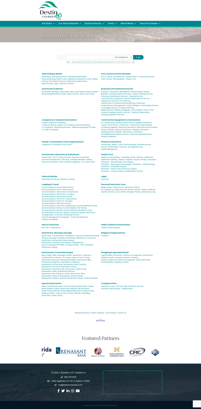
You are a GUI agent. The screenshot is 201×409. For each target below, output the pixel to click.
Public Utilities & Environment (115, 224)
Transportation (109, 283)
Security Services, (123, 112)
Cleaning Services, (136, 96)
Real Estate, (71, 238)
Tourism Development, (79, 217)
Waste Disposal (114, 228)
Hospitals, (129, 159)
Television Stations (66, 83)
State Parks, (46, 295)
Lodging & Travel (50, 184)
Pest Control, (149, 110)
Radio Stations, (48, 83)
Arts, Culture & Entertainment (116, 73)
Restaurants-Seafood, (50, 276)
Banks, (114, 144)
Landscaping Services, (150, 105)
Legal (104, 176)
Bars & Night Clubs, (49, 255)
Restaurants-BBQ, (84, 260)
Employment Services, (109, 101)
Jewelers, (134, 257)
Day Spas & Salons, (132, 187)
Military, (90, 159)
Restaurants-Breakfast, (51, 262)
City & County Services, (62, 157)
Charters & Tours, (108, 286)
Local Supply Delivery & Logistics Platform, (117, 108)
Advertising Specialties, (78, 77)
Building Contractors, (144, 123)
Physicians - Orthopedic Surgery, (114, 166)
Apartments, (47, 236)
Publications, (71, 81)
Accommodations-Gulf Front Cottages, (57, 201)
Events (111, 23)
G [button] (86, 62)
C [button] (77, 62)
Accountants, (106, 144)
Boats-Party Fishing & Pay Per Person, (75, 289)
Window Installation (108, 136)
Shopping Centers (121, 262)
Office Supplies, (137, 110)
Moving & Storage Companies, (54, 238)
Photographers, (119, 79)
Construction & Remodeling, (141, 125)
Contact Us (121, 313)
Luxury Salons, (120, 192)
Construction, (124, 125)
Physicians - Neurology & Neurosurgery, (116, 164)
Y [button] (127, 62)
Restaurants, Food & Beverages (57, 252)
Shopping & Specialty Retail (115, 252)
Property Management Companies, (56, 217)
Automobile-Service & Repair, (86, 92)
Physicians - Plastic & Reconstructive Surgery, (119, 169)
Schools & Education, (50, 162)
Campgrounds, (47, 215)
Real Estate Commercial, (86, 238)
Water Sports (57, 295)
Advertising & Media (52, 73)
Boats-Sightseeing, (68, 291)
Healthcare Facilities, (109, 159)
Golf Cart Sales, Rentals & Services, (130, 286)
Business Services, (125, 94)
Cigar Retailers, (107, 255)
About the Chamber (149, 23)
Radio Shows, (82, 81)
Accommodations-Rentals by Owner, (77, 210)
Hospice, (121, 159)
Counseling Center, (128, 157)
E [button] (81, 62)
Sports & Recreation (52, 283)
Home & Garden (49, 176)
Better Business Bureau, (140, 92)
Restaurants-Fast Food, (51, 267)
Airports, (67, 212)
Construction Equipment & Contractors (120, 120)
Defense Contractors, (80, 157)
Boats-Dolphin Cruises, (51, 289)
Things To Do (131, 79)
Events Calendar (97, 313)
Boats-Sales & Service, (70, 94)
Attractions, (90, 212)
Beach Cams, (62, 79)
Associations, (47, 157)
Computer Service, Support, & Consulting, (58, 125)
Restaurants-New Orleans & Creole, (56, 274)
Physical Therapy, (140, 159)
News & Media (127, 23)
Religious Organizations (113, 233)
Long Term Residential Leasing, (87, 236)
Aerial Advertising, (49, 79)
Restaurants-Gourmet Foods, (53, 269)
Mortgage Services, (135, 147)
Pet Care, (45, 228)
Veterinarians (55, 228)
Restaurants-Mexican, (66, 271)
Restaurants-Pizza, (78, 274)
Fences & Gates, (107, 130)
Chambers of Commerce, (52, 144)
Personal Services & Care (113, 184)
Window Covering (68, 179)
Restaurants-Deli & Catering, (74, 264)
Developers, (69, 236)
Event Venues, (106, 79)
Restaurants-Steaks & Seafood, (54, 278)
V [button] (119, 62)
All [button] (133, 62)
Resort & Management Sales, (53, 245)
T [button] (115, 62)
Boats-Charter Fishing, (67, 286)
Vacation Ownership (50, 219)
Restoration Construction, (133, 132)
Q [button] (108, 62)
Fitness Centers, (134, 190)
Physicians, (152, 159)
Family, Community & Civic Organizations (63, 141)
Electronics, (118, 255)
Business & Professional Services (117, 88)
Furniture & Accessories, (132, 255)
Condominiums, (58, 236)
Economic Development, (51, 159)
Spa (154, 192)
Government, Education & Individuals (60, 154)
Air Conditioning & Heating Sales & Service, (118, 123)
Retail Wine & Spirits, (76, 278)
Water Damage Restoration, (141, 134)
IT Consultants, (47, 127)
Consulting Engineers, (109, 127)
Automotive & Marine (52, 88)
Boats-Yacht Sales (87, 94)
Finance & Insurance (111, 141)
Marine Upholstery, (143, 260)
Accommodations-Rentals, (52, 210)
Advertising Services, (60, 77)
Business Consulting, (109, 94)
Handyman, (140, 103)
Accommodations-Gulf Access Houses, (57, 196)
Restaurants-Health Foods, (76, 269)
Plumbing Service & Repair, (111, 132)
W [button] (122, 62)
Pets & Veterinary (50, 224)
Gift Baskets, (148, 255)
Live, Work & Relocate (68, 23)
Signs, (56, 83)
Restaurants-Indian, (49, 271)
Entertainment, (119, 77)
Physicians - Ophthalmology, (144, 164)
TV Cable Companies (50, 130)
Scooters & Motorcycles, (110, 289)
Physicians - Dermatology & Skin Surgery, (117, 162)
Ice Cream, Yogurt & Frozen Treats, (76, 257)
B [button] (74, 62)
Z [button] (129, 62)
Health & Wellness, (148, 190)
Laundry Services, (108, 192)
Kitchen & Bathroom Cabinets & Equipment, (118, 260)
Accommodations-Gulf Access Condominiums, (60, 192)
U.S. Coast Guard (88, 162)
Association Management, (120, 92)
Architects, (105, 92)
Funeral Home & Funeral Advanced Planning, (118, 103)
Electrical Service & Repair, (147, 127)
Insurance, (123, 147)
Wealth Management (109, 149)
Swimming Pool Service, (51, 179)
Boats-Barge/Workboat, (51, 94)
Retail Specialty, (107, 262)
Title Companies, (86, 245)
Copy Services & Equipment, (112, 98)
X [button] (124, 62)
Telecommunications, (62, 127)
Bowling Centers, (48, 293)
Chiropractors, (118, 187)
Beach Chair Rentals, (50, 286)
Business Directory (93, 23)
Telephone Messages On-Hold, (84, 127)
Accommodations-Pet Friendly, (75, 208)
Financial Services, (144, 144)
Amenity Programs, (78, 212)
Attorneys (105, 179)
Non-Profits (67, 144)
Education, (66, 159)
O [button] (104, 62)
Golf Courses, (68, 293)
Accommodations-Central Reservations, (58, 187)
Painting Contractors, (140, 130)
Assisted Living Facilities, (110, 157)
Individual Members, (78, 159)
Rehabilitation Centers (134, 171)
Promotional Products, (57, 81)
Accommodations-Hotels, (87, 206)
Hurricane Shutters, (122, 257)
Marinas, (77, 293)
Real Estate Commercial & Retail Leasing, (58, 240)
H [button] (88, 62)
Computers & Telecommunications (59, 120)
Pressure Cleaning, (108, 112)
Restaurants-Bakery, (69, 260)
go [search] (139, 57)
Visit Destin (47, 23)
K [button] (94, 62)
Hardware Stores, (108, 257)
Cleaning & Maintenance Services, (114, 96)
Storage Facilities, (72, 245)
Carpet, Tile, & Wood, (109, 125)
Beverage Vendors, (64, 255)
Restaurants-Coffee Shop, (52, 264)
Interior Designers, (133, 105)
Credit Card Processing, (127, 144)
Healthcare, (148, 157)
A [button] (72, 62)
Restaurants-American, (51, 260)
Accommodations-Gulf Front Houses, (56, 203)
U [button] (117, 62)
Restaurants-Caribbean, (70, 262)
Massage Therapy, (134, 192)
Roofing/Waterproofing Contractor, (115, 134)
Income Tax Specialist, (110, 147)
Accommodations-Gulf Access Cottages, (58, 194)
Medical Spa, (147, 192)
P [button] (106, 62)
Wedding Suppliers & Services (112, 115)
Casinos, (59, 293)
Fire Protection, (125, 101)
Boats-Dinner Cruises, (85, 286)
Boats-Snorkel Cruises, (85, 291)
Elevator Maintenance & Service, (137, 98)
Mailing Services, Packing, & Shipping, (115, 110)
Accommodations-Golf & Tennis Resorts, (58, 190)
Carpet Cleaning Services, (142, 94)
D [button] (79, 62)
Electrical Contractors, (127, 127)
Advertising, (46, 77)
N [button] (101, 62)
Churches (105, 236)
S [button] (113, 62)
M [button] (99, 62)
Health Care (107, 154)
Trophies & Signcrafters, (140, 112)
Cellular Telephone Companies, (54, 123)
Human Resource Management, (113, 105)
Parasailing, (85, 293)
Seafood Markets (91, 278)
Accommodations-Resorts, (52, 212)
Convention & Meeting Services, (66, 215)
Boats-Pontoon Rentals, (51, 291)
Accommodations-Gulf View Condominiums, (59, 206)
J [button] (92, 62)
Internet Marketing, (82, 125)
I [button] (90, 62)
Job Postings (111, 313)
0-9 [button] (68, 62)
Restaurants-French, (69, 267)
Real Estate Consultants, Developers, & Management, (63, 242)
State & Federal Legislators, (70, 162)
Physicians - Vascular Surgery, (112, 171)
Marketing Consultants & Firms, (80, 79)
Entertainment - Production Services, (140, 77)
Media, (95, 79)
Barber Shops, (106, 187)
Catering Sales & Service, (52, 257)
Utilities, (104, 228)
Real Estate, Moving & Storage (57, 233)
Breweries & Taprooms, (82, 255)
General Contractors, (123, 130)
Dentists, (140, 157)
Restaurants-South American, (71, 276)
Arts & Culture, (107, 77)
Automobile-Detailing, (50, 92)
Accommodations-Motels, (52, 208)
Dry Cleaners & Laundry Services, (114, 190)
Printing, (45, 81)
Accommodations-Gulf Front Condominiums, (59, 199)
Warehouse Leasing (49, 247)
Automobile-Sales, (67, 92)
